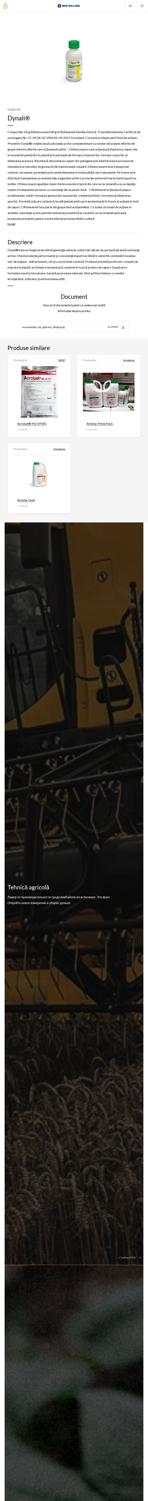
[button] (130, 6)
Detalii (11, 224)
